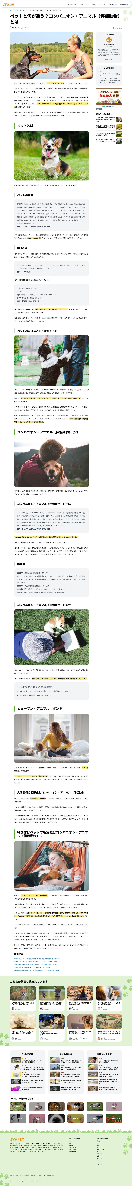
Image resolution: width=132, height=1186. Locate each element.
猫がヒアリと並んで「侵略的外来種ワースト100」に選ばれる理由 (35, 962)
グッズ (99, 1152)
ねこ (87, 4)
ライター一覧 (41, 1175)
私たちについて (72, 4)
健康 (98, 1143)
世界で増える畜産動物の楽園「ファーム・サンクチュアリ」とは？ (35, 964)
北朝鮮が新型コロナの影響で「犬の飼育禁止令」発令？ (32, 967)
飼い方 (99, 1141)
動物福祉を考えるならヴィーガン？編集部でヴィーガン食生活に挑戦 (36, 970)
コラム (22, 10)
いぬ (81, 4)
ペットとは (103, 71)
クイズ (99, 1160)
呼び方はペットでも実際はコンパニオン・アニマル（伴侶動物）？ (110, 81)
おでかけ (99, 1154)
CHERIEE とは (14, 1175)
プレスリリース (101, 1164)
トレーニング (100, 1149)
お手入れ (99, 1147)
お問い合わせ (50, 1175)
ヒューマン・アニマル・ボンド (108, 78)
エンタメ (99, 1158)
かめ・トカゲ (113, 4)
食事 (98, 1145)
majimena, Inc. (38, 1181)
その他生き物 (124, 4)
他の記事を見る (109, 59)
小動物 (93, 4)
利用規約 (33, 1175)
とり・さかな (102, 4)
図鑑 (98, 1156)
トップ (12, 10)
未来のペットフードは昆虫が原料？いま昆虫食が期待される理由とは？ (37, 959)
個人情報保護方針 (25, 1175)
